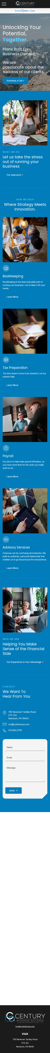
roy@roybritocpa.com (18, 724)
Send (12, 790)
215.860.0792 (15, 730)
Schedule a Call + (15, 80)
